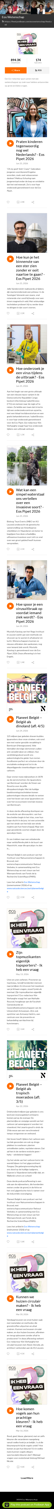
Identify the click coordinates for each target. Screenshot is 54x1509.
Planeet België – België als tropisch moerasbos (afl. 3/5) (29, 1093)
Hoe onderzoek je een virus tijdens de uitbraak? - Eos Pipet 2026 (30, 374)
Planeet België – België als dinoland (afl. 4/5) (30, 721)
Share (17, 70)
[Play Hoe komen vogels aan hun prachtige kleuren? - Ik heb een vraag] (10, 1410)
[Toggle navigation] (50, 4)
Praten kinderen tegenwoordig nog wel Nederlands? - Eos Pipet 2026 (30, 150)
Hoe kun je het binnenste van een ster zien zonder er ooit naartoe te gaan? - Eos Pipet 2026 (30, 268)
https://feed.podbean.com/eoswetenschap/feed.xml (28, 23)
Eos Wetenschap (13, 17)
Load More (27, 1477)
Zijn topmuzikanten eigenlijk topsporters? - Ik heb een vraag (29, 961)
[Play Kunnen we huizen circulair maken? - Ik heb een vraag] (10, 1298)
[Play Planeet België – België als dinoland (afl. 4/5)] (10, 719)
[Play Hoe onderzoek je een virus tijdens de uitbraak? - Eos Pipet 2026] (10, 370)
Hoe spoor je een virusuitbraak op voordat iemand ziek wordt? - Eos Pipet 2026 (29, 612)
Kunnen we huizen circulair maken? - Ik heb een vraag (28, 1303)
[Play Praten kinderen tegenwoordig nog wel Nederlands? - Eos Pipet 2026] (10, 143)
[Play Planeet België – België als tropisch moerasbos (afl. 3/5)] (10, 1086)
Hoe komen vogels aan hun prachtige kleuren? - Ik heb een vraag (29, 1417)
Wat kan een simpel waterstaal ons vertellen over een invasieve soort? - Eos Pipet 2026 (30, 500)
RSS (40, 70)
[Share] (33, 202)
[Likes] (8, 202)
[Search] (44, 4)
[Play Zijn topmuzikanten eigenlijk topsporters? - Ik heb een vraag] (10, 954)
